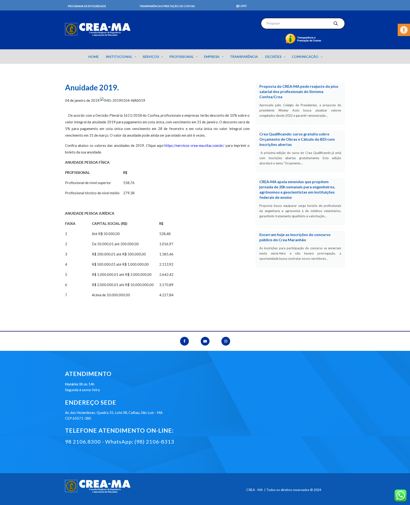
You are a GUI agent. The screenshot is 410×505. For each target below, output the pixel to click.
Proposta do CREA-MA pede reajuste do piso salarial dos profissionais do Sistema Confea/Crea (298, 91)
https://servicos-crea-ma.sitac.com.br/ (194, 145)
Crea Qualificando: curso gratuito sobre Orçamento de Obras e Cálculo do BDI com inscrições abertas (297, 139)
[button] (404, 30)
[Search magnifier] (336, 24)
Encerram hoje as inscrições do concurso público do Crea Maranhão (295, 237)
